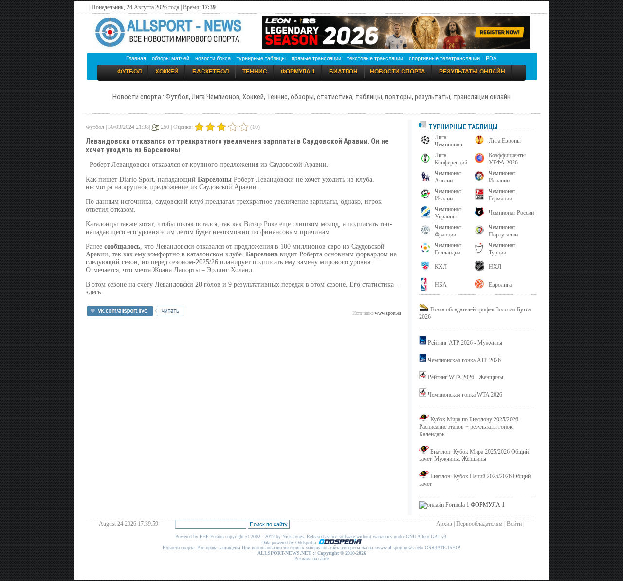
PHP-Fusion (212, 536)
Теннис (254, 71)
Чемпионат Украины (448, 213)
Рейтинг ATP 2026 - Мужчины (465, 342)
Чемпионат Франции (448, 231)
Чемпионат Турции (502, 249)
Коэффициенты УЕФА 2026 (507, 159)
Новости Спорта (397, 71)
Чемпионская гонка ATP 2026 (464, 360)
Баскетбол (210, 71)
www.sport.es (388, 313)
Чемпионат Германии (502, 195)
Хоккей (167, 71)
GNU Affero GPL (423, 536)
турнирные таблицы (261, 58)
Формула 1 (298, 71)
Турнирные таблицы (462, 127)
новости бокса (213, 58)
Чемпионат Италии (448, 195)
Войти (514, 523)
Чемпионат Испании (502, 177)
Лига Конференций (451, 159)
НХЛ (495, 266)
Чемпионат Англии (448, 177)
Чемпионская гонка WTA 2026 (465, 394)
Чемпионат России (511, 212)
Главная (136, 58)
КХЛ (441, 266)
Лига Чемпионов (448, 141)
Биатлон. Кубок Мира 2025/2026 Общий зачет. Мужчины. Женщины (474, 455)
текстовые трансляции (375, 58)
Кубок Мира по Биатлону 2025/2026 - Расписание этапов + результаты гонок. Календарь (470, 426)
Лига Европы (505, 140)
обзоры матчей (170, 58)
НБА (441, 284)
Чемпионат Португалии (503, 231)
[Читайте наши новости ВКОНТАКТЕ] (135, 314)
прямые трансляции (316, 58)
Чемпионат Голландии (448, 249)
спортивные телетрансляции (444, 58)
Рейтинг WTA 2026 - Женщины (465, 377)
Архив (444, 523)
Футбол (129, 71)
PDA (491, 58)
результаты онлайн (472, 71)
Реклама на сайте (311, 558)
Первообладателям (479, 523)
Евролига (500, 284)
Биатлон (343, 71)
